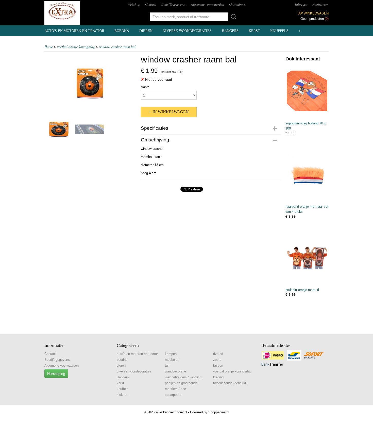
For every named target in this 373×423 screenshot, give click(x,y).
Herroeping (56, 373)
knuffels (279, 30)
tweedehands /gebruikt (229, 383)
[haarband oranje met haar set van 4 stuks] (307, 174)
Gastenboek (237, 4)
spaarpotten (173, 395)
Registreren (320, 4)
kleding (218, 377)
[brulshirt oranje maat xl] (307, 257)
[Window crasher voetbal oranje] (90, 83)
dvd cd (218, 354)
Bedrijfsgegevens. (173, 4)
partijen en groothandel (181, 383)
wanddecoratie (175, 371)
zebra (217, 360)
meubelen (172, 360)
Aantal (145, 87)
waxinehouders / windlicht (183, 377)
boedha (121, 30)
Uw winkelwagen (313, 13)
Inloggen (301, 4)
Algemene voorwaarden (207, 4)
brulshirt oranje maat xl (302, 290)
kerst (254, 30)
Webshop (133, 4)
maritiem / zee (175, 389)
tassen (218, 365)
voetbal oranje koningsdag (76, 46)
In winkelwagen (170, 112)
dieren (145, 30)
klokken (122, 395)
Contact (150, 4)
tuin (167, 365)
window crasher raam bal (117, 46)
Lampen (171, 354)
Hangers (230, 30)
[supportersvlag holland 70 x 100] (307, 91)
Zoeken (232, 17)
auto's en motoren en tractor (74, 30)
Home (48, 46)
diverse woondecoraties (187, 30)
